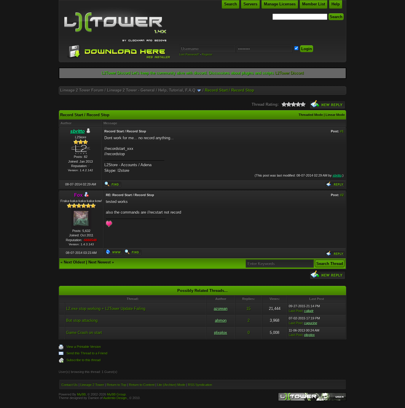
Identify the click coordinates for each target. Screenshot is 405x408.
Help (335, 4)
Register (207, 54)
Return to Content (141, 384)
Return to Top (116, 384)
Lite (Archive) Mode (171, 384)
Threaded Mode (311, 114)
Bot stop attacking (82, 320)
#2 (342, 195)
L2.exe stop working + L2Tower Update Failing (105, 308)
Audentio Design (115, 398)
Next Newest (99, 262)
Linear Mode (335, 114)
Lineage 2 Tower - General (131, 90)
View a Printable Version (83, 346)
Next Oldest (74, 262)
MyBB (81, 394)
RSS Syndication (200, 384)
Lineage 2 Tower (92, 384)
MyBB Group (116, 394)
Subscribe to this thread (83, 360)
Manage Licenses (280, 4)
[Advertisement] (202, 84)
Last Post (295, 311)
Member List (313, 4)
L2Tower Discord (289, 73)
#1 (342, 131)
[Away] (86, 195)
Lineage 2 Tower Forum (81, 90)
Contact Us (69, 384)
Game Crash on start (84, 332)
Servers (250, 4)
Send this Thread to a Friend (86, 353)
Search (230, 4)
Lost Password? (189, 54)
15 (248, 308)
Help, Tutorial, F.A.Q (176, 90)
